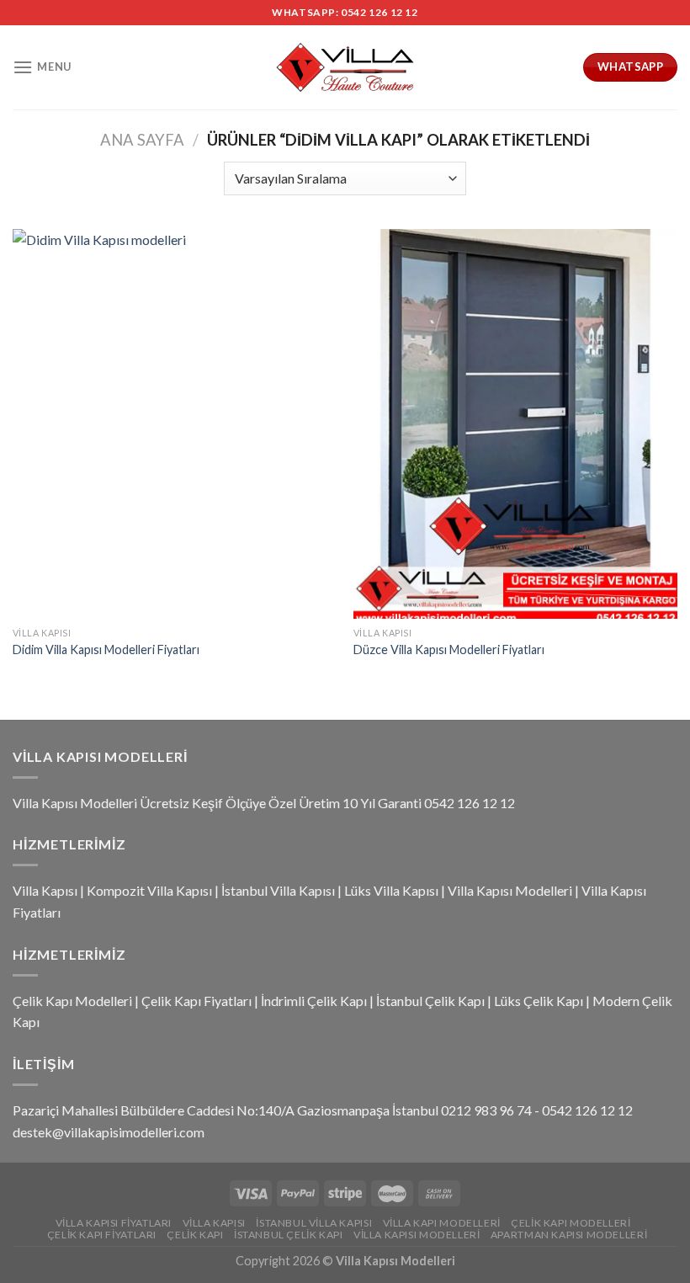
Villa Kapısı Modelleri (510, 890)
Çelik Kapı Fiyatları (196, 1001)
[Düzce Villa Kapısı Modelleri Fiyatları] (515, 423)
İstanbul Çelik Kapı (430, 1001)
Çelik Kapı (195, 1234)
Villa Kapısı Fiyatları (114, 1222)
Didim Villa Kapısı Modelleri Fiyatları (106, 649)
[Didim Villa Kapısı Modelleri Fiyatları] (175, 423)
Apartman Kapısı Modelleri (569, 1234)
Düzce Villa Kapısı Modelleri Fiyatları (448, 649)
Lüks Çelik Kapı (538, 1001)
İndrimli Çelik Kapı (314, 1001)
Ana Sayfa (142, 139)
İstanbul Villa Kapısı (278, 890)
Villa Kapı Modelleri (442, 1222)
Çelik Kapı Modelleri (72, 1001)
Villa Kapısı (45, 890)
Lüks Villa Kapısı (391, 890)
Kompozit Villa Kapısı (149, 890)
